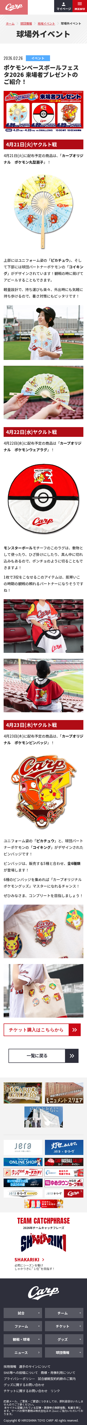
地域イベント (46, 23)
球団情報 (26, 23)
